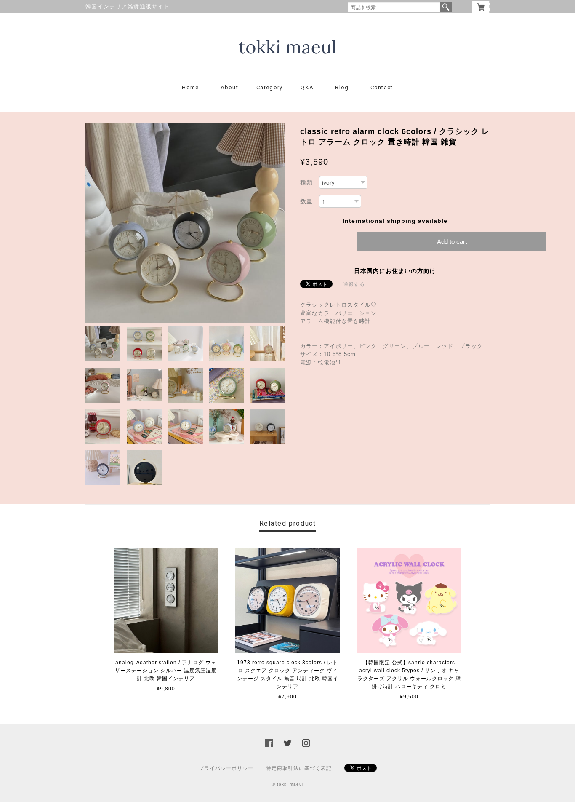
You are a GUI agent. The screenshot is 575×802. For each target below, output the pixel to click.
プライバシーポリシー (226, 768)
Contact (381, 87)
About (230, 87)
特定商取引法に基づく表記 (299, 768)
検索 (446, 7)
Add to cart (452, 241)
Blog (342, 87)
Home (190, 87)
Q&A (307, 87)
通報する (354, 284)
